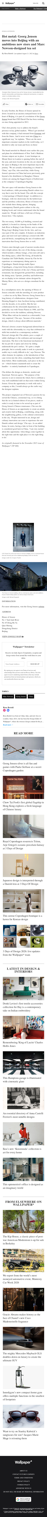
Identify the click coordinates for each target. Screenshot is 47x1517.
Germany (38, 133)
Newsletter (41, 104)
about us (23, 1471)
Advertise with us (23, 1488)
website (41, 606)
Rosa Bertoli (8, 53)
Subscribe (35, 3)
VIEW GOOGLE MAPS (12, 636)
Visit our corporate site (26, 1509)
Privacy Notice (30, 672)
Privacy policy (23, 1481)
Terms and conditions (23, 1478)
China (35, 136)
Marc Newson (8, 696)
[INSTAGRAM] (5, 710)
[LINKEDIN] (8, 710)
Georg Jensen (21, 696)
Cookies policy (23, 1485)
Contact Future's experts (23, 1474)
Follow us (30, 104)
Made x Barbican (20, 8)
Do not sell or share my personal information (23, 1492)
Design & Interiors (8, 31)
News (36, 53)
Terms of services (28, 670)
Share (7, 104)
